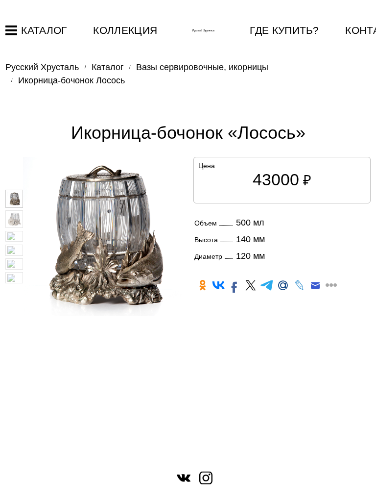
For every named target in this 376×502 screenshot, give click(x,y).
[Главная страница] (203, 30)
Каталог (44, 30)
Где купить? (284, 30)
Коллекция (125, 30)
